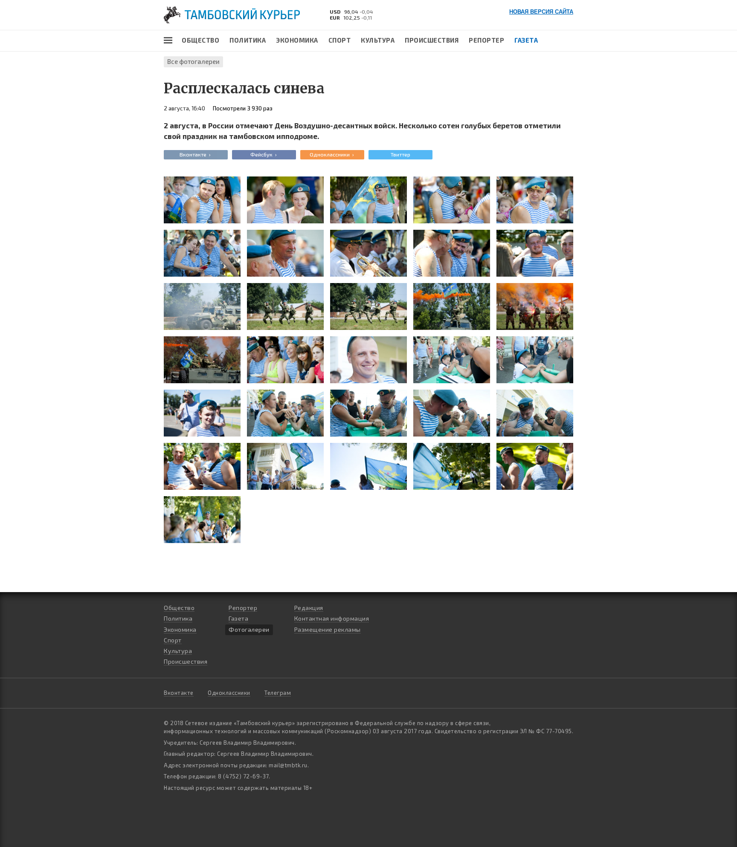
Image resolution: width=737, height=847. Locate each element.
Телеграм (277, 692)
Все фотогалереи (193, 61)
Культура (378, 40)
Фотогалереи (249, 629)
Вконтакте (179, 692)
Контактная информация (331, 618)
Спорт (339, 40)
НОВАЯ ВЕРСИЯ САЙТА (541, 12)
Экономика (297, 40)
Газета (526, 40)
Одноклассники (229, 692)
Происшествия (431, 40)
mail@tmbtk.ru (288, 765)
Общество (200, 40)
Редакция (308, 607)
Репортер (486, 40)
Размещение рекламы (327, 629)
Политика (247, 40)
